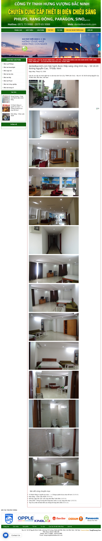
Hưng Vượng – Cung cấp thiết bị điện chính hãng (17, 98)
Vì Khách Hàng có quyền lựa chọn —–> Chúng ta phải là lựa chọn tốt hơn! (50, 494)
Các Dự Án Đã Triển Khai (74, 30)
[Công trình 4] (42, 521)
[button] (5, 535)
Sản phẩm (40, 30)
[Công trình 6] (9, 523)
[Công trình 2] (75, 521)
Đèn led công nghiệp (10, 84)
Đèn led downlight (9, 67)
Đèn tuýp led (8, 70)
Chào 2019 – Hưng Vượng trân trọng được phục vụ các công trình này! (49, 500)
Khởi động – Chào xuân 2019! (37, 496)
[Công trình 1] (92, 523)
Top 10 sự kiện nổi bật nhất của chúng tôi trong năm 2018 (45, 502)
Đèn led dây (7, 77)
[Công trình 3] (59, 522)
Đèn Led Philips (9, 64)
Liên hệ (90, 30)
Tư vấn (59, 30)
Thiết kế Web (85, 530)
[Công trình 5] (25, 520)
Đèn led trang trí (9, 87)
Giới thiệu (29, 30)
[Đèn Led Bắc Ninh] (51, 27)
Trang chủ (18, 30)
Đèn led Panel (8, 81)
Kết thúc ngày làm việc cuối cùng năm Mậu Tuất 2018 (44, 498)
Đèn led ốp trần (8, 74)
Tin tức (50, 30)
